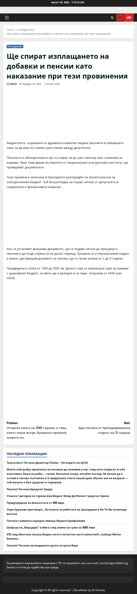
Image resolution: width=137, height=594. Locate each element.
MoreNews (80, 590)
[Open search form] (112, 17)
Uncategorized (15, 46)
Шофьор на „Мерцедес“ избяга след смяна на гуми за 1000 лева (51, 527)
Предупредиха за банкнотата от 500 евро (35, 503)
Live (129, 17)
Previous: (37, 430)
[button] (7, 17)
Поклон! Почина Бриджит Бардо (29, 489)
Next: (104, 428)
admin (13, 83)
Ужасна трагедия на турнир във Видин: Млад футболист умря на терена (58, 496)
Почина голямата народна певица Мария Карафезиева (46, 521)
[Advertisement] (68, 111)
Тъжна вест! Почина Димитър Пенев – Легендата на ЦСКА (47, 463)
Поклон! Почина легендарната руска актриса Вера (42, 545)
